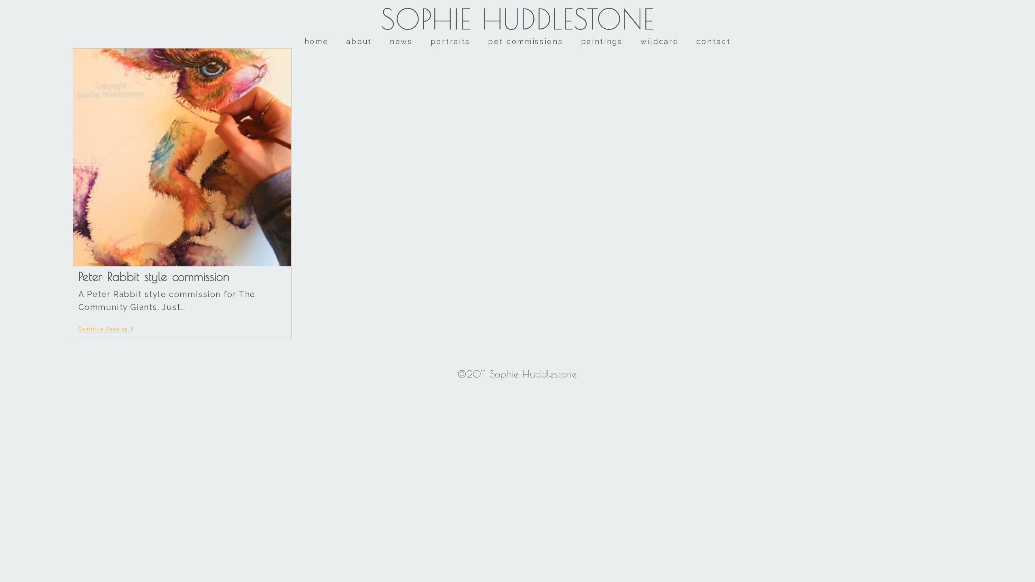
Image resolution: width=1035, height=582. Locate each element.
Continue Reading (106, 329)
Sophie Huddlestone (518, 19)
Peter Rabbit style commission (154, 276)
